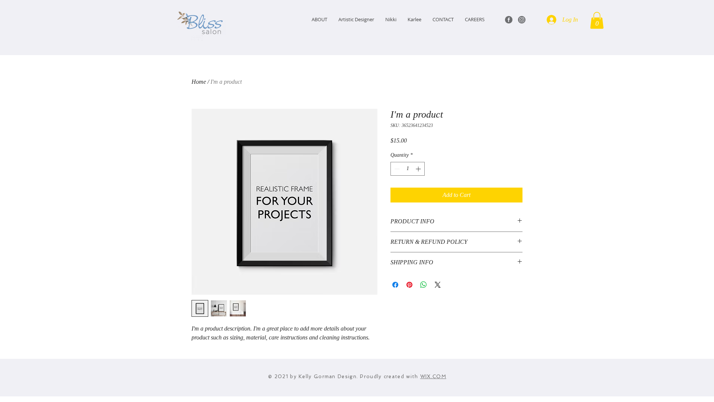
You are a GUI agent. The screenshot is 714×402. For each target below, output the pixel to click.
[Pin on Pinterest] (409, 284)
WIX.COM (433, 376)
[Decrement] (396, 168)
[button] (597, 20)
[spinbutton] (407, 168)
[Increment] (419, 168)
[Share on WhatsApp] (423, 284)
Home (199, 82)
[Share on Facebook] (395, 284)
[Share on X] (437, 284)
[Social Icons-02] (521, 19)
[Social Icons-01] (508, 19)
